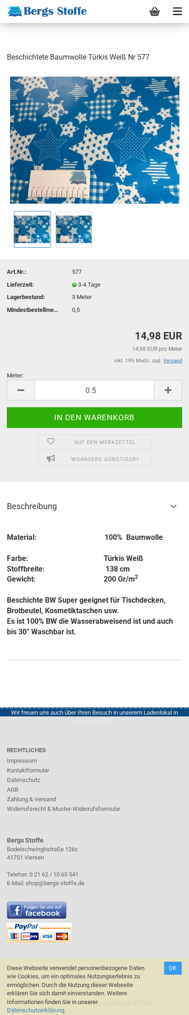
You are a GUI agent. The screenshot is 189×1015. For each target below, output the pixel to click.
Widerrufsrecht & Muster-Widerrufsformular (63, 808)
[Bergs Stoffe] (43, 11)
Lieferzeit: (20, 284)
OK (173, 968)
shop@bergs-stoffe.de (55, 883)
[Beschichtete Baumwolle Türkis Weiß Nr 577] (94, 139)
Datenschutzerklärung (35, 1010)
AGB (12, 789)
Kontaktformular (28, 770)
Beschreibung (32, 506)
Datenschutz (23, 780)
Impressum (22, 760)
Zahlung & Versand (31, 799)
